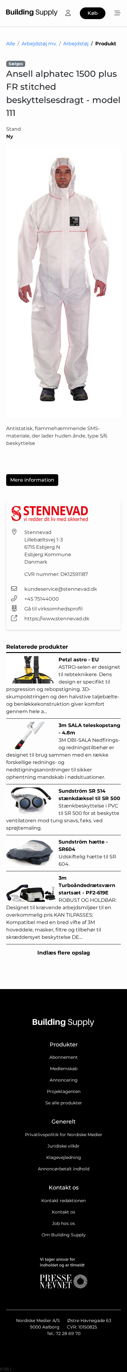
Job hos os (63, 1223)
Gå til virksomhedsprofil (53, 609)
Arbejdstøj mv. (39, 44)
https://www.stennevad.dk (56, 619)
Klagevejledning (63, 1157)
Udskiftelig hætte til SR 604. (87, 853)
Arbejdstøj (75, 44)
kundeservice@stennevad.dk (60, 589)
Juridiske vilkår (63, 1146)
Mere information (32, 480)
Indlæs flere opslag (63, 953)
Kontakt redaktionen (63, 1200)
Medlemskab (63, 1068)
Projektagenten (63, 1091)
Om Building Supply (64, 1235)
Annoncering (64, 1080)
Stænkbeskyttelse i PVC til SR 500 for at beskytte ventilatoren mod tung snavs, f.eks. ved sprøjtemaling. (63, 809)
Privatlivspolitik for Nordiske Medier (63, 1134)
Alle (10, 44)
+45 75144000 (41, 599)
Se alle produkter (63, 1103)
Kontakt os (63, 1212)
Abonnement (63, 1057)
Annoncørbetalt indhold (63, 1169)
